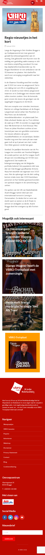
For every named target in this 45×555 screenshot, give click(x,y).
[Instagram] (16, 517)
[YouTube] (22, 517)
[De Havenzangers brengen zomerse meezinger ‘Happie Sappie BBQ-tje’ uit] (22, 240)
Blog (5, 462)
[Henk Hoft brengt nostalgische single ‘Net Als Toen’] (22, 313)
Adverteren (7, 438)
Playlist (6, 434)
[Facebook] (4, 517)
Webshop (6, 443)
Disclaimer (7, 448)
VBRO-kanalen (8, 429)
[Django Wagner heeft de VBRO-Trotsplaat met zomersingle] (22, 276)
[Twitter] (10, 517)
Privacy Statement (10, 453)
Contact (6, 457)
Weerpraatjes (8, 424)
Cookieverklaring (9, 467)
